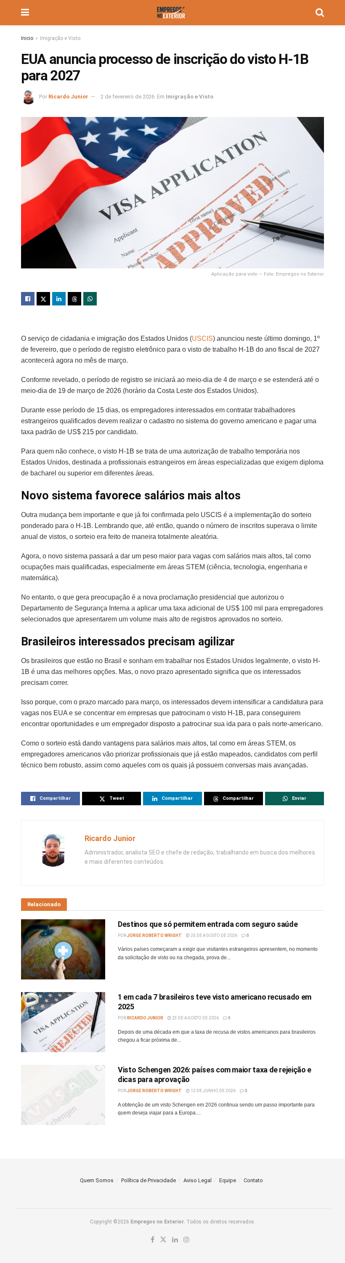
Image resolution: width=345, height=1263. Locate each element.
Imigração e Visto (60, 38)
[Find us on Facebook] (152, 1240)
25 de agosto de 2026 (213, 935)
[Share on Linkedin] (59, 298)
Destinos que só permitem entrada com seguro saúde (207, 924)
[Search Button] (320, 12)
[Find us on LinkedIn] (175, 1240)
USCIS (202, 338)
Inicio (27, 38)
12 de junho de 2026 (213, 1090)
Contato (253, 1180)
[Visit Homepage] (172, 12)
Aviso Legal (197, 1180)
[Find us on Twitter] (163, 1240)
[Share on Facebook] (27, 298)
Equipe (227, 1180)
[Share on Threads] (74, 298)
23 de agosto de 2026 (195, 1018)
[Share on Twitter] (43, 298)
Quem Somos (97, 1180)
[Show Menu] (25, 12)
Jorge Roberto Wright (154, 935)
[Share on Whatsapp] (90, 298)
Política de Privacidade (148, 1180)
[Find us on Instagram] (186, 1240)
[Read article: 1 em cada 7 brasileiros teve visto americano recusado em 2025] (63, 1022)
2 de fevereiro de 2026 (127, 96)
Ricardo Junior (68, 96)
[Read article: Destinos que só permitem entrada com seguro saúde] (63, 949)
